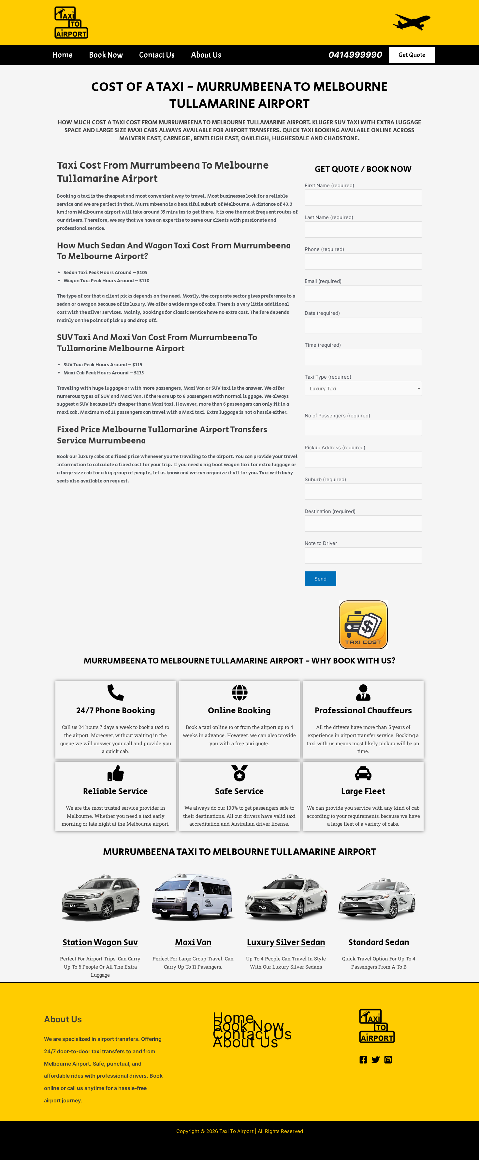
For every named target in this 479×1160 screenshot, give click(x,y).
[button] (412, 55)
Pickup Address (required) (335, 447)
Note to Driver (321, 543)
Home (62, 55)
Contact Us (157, 55)
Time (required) (323, 345)
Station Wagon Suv (100, 942)
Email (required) (323, 281)
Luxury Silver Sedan (286, 942)
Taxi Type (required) (328, 377)
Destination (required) (330, 511)
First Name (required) (329, 185)
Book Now (106, 55)
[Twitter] (375, 1059)
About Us (206, 55)
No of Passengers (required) (337, 415)
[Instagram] (388, 1059)
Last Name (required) (329, 217)
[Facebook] (363, 1059)
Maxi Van (193, 942)
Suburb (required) (325, 479)
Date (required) (322, 313)
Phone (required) (324, 249)
